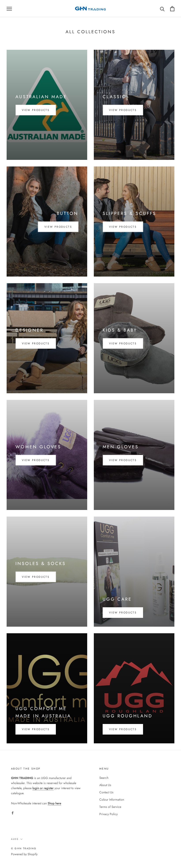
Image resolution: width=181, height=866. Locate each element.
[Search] (162, 8)
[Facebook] (12, 812)
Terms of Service (110, 807)
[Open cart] (172, 8)
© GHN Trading (24, 848)
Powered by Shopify (24, 854)
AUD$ (15, 839)
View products (35, 110)
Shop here (54, 803)
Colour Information (111, 799)
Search (103, 778)
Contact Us (106, 792)
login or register (43, 788)
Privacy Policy (108, 814)
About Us (105, 785)
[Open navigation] (9, 8)
